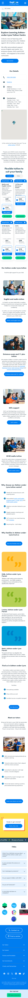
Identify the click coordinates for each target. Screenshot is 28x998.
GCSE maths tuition (11, 502)
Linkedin (16, 973)
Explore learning (14, 3)
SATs (21, 500)
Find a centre (15, 936)
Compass (11, 520)
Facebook (4, 973)
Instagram (8, 973)
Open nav (2, 3)
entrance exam (10, 500)
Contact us (15, 930)
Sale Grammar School (17, 368)
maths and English (19, 498)
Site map (14, 978)
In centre (10, 176)
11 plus (17, 500)
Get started (10, 60)
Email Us (9, 82)
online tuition (11, 145)
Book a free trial (15, 995)
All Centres (7, 8)
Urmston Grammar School (14, 369)
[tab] (9, 176)
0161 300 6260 (11, 77)
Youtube (20, 973)
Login (25, 3)
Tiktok (24, 973)
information (11, 181)
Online (18, 176)
